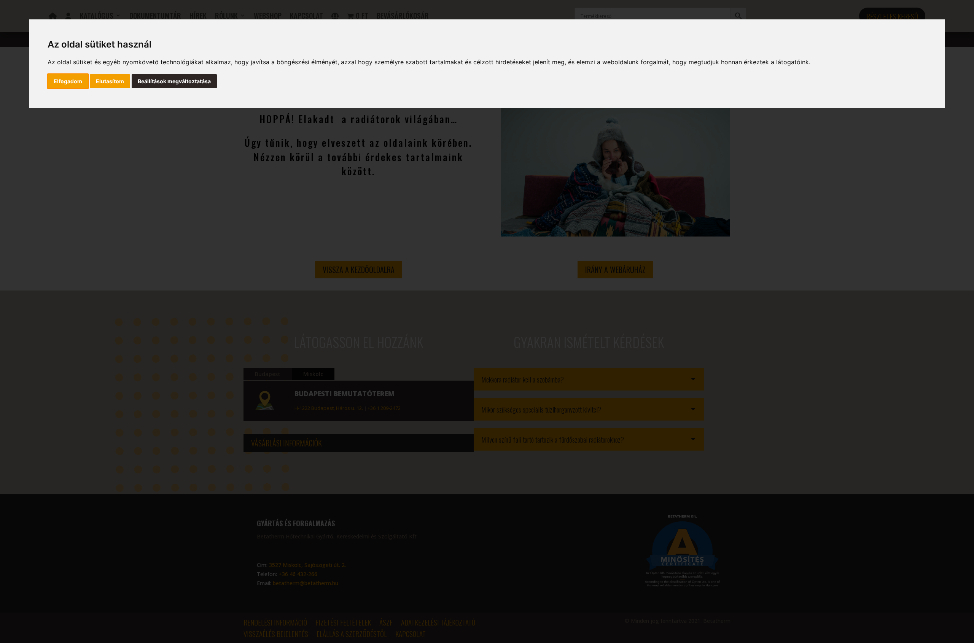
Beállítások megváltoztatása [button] (174, 81)
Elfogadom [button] (68, 81)
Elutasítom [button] (110, 81)
